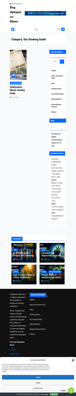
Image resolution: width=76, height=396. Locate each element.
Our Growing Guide (16, 83)
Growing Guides (56, 89)
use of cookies (44, 394)
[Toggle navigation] (36, 29)
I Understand (54, 394)
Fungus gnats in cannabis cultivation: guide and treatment (51, 277)
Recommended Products (38, 329)
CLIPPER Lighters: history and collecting (23, 254)
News (53, 83)
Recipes (54, 112)
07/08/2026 (18, 281)
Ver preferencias (38, 388)
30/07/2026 (46, 281)
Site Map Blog (14, 354)
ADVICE (53, 71)
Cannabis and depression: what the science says (51, 255)
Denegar (38, 383)
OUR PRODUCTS (56, 99)
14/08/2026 (46, 259)
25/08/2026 (18, 259)
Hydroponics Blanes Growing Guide (17, 90)
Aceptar (38, 377)
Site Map (13, 349)
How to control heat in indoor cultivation (23, 276)
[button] (73, 360)
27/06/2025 (15, 97)
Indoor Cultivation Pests (55, 271)
